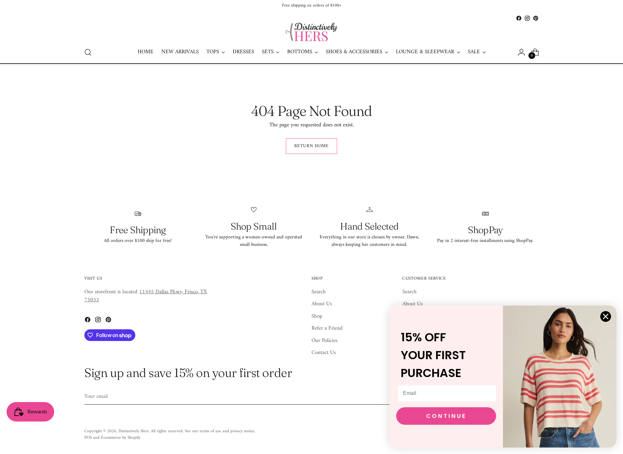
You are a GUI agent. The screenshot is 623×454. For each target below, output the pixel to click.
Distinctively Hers (133, 431)
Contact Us (324, 353)
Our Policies (324, 341)
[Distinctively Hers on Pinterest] (536, 18)
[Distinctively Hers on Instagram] (527, 18)
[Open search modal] (87, 52)
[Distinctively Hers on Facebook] (519, 18)
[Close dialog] (605, 316)
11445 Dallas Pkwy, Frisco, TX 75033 (145, 296)
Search (319, 292)
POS (88, 437)
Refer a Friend (327, 328)
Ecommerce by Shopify (120, 437)
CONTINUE (446, 416)
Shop (317, 316)
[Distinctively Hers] (311, 32)
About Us (322, 304)
